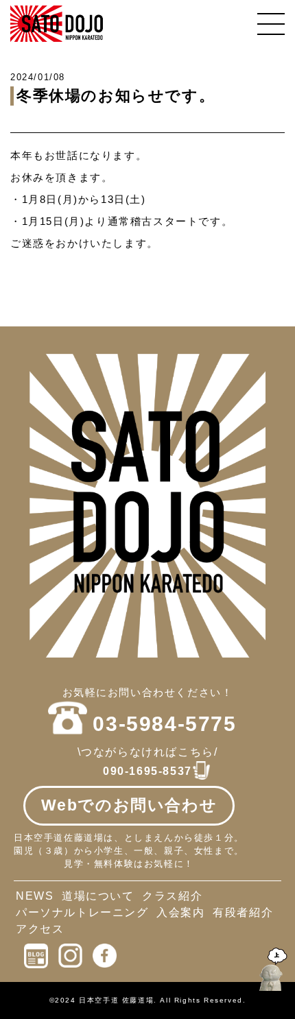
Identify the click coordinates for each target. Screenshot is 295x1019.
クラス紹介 (172, 896)
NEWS (35, 896)
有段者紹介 (243, 912)
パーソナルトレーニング (82, 912)
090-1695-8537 (147, 771)
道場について (98, 896)
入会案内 (180, 912)
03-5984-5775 (164, 723)
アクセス (40, 929)
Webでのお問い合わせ (129, 805)
